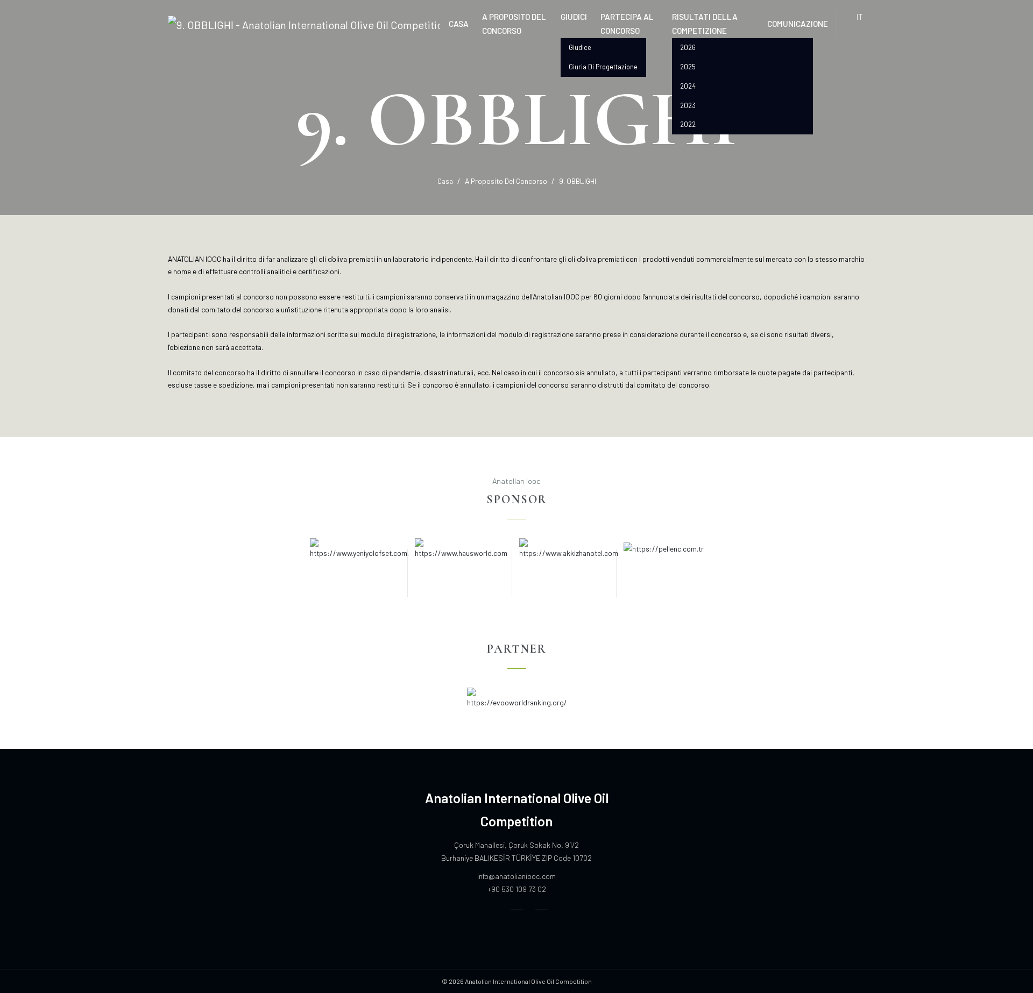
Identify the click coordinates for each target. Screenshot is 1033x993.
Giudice (580, 47)
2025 (688, 66)
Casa (459, 23)
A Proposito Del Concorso (514, 23)
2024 (688, 86)
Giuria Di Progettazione (603, 66)
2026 (688, 47)
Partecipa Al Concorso (627, 23)
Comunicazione (797, 23)
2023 (688, 105)
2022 (688, 124)
